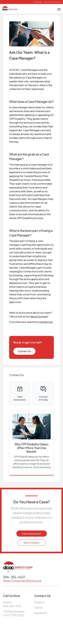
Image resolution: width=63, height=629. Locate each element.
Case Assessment (31, 533)
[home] (9, 8)
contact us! (46, 321)
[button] (37, 1)
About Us (35, 316)
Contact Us (24, 351)
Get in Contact (31, 542)
